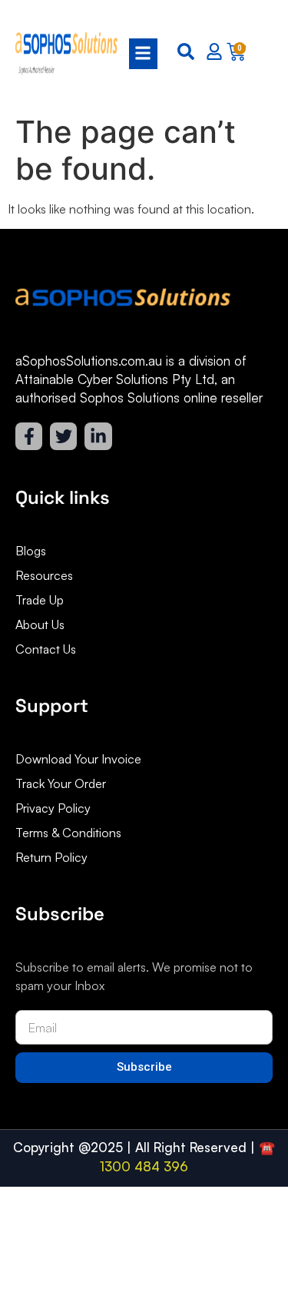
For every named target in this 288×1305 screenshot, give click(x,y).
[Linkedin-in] (97, 435)
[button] (138, 53)
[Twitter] (63, 435)
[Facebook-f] (28, 435)
